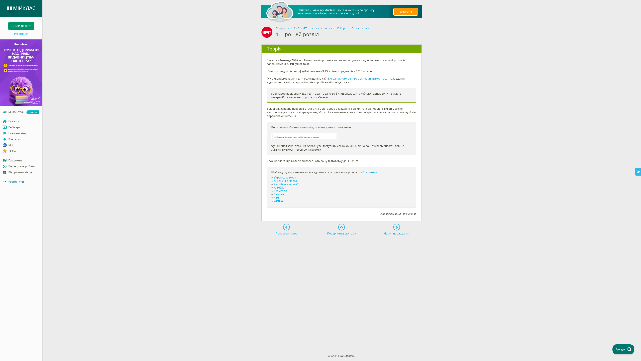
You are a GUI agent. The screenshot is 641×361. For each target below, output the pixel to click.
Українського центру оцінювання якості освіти (360, 78)
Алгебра (279, 187)
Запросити (406, 11)
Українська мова (285, 177)
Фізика (278, 201)
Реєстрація (21, 33)
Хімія (277, 197)
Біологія (279, 194)
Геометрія (280, 191)
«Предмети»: (369, 172)
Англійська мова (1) (286, 181)
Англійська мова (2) (286, 184)
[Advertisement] (342, 248)
